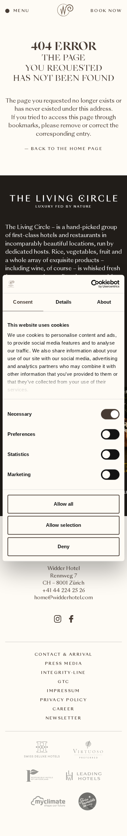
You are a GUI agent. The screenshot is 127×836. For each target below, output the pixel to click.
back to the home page (67, 149)
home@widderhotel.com (63, 598)
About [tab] (104, 302)
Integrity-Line (63, 673)
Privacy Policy (63, 700)
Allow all (64, 504)
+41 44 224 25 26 (63, 591)
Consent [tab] (23, 302)
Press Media (63, 664)
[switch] (110, 434)
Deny (63, 546)
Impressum (63, 691)
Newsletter (64, 718)
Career (63, 709)
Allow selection (63, 525)
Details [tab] (64, 302)
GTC (63, 682)
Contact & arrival (63, 655)
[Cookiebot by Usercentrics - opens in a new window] (91, 284)
